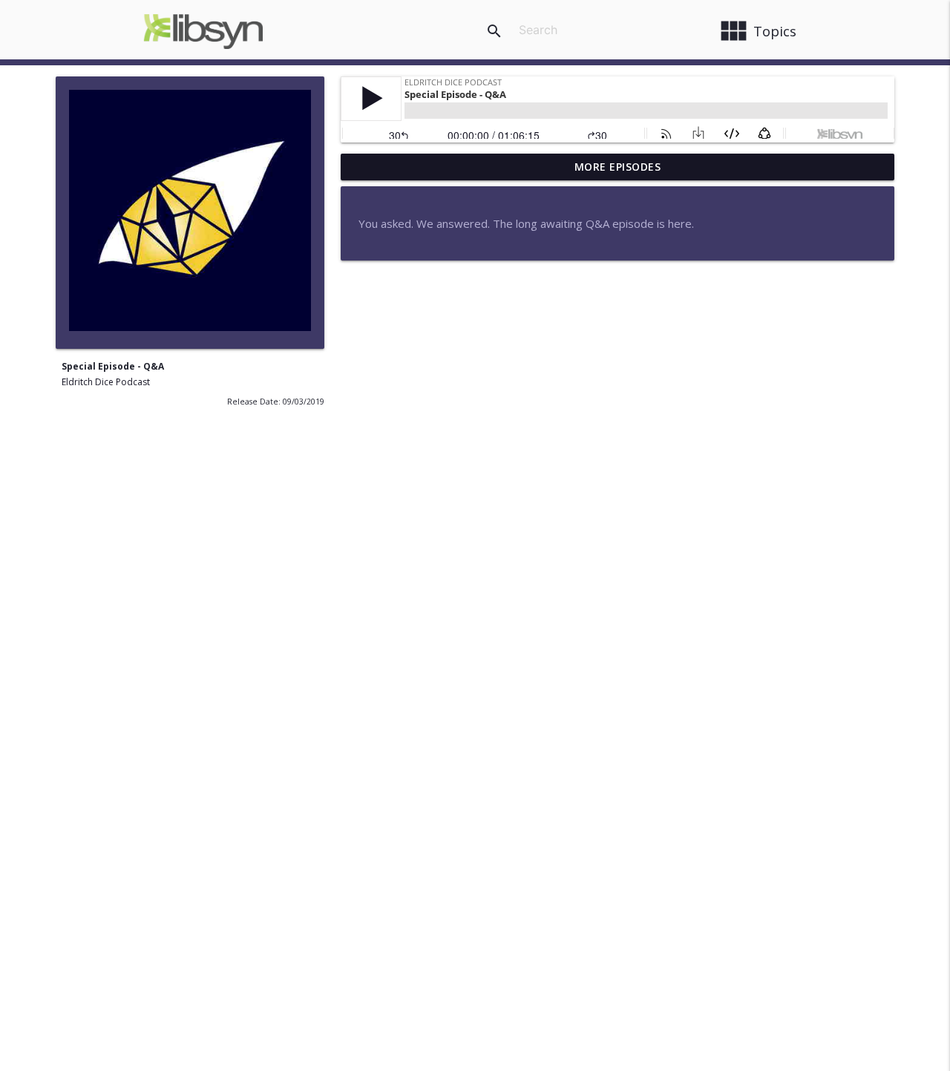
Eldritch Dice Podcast (106, 382)
